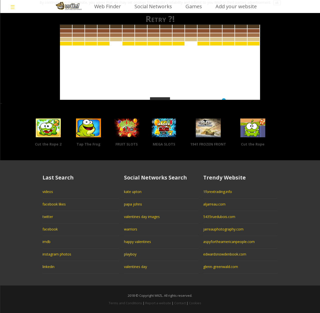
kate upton (133, 191)
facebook (50, 229)
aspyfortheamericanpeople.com (229, 241)
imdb (46, 241)
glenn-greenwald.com (220, 266)
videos (47, 191)
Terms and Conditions (125, 303)
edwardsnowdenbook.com (224, 254)
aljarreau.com (214, 204)
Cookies (195, 303)
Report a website (158, 303)
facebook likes (54, 204)
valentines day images (142, 216)
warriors (130, 229)
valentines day (135, 266)
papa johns (133, 204)
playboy (130, 254)
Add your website (236, 6)
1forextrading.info (217, 191)
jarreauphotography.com (223, 229)
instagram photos (56, 254)
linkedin (48, 266)
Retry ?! (160, 18)
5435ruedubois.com (219, 216)
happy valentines (137, 241)
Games (194, 6)
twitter (47, 216)
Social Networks (153, 6)
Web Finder (107, 6)
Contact (180, 303)
